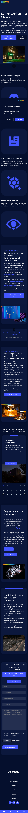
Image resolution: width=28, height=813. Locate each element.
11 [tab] (20, 490)
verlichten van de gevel (10, 285)
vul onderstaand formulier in (14, 674)
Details (9, 119)
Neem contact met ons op (14, 295)
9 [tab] (11, 490)
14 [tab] (7, 494)
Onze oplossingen (14, 781)
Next (25, 494)
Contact (14, 798)
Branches (14, 789)
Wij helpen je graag (12, 394)
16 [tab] (16, 494)
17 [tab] (20, 494)
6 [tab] (24, 485)
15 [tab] (11, 494)
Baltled (8, 549)
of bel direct (22, 37)
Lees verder (11, 463)
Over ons (14, 794)
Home (14, 777)
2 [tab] (7, 485)
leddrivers (20, 528)
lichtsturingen (14, 527)
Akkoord (19, 119)
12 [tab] (24, 490)
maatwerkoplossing (9, 274)
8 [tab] (7, 490)
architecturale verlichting (16, 281)
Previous (3, 494)
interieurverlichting (9, 288)
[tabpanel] (14, 459)
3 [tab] (11, 485)
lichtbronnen (7, 528)
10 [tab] (16, 490)
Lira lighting (10, 554)
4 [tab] (16, 485)
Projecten (14, 785)
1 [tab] (3, 485)
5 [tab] (20, 485)
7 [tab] (3, 490)
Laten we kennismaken (8, 37)
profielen (13, 528)
